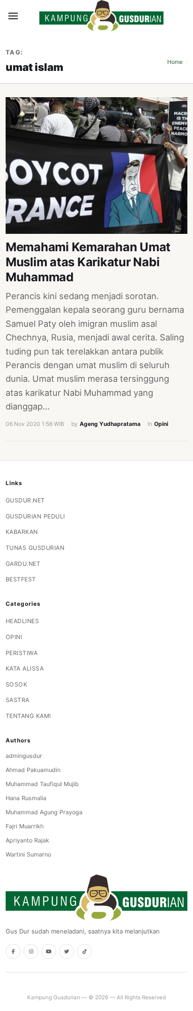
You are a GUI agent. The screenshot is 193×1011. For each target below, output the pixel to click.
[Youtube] (48, 951)
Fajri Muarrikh (25, 826)
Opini (161, 423)
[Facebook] (13, 951)
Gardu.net (23, 563)
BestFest (21, 579)
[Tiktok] (84, 951)
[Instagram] (30, 951)
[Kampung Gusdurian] (101, 15)
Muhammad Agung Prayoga (44, 812)
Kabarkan (22, 531)
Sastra (18, 699)
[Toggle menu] (13, 16)
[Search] (29, 16)
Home (175, 61)
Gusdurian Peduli (35, 516)
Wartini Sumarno (28, 854)
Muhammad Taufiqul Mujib (42, 783)
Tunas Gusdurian (35, 547)
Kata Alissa (25, 668)
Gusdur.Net (25, 500)
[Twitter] (66, 951)
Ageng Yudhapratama (110, 423)
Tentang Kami (28, 715)
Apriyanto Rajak (27, 840)
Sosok (17, 684)
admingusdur (24, 755)
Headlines (22, 621)
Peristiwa (22, 652)
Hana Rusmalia (26, 798)
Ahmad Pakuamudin (33, 769)
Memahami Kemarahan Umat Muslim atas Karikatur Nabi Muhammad (88, 261)
